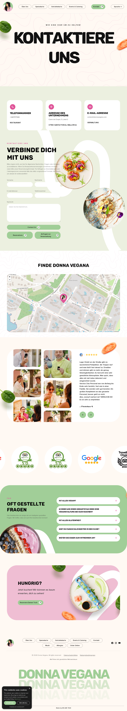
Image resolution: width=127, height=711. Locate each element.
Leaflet (100, 331)
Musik (47, 645)
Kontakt (96, 640)
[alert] (17, 697)
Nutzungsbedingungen (87, 655)
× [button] (29, 688)
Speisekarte (39, 7)
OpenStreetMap (108, 331)
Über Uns (25, 7)
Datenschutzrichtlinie (71, 655)
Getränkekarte (56, 7)
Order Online (75, 645)
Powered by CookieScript (17, 707)
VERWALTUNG (93, 122)
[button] (117, 7)
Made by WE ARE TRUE (63, 708)
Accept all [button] (10, 703)
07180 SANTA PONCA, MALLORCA (63, 125)
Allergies (60, 645)
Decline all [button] (23, 703)
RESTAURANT (15, 123)
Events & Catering (75, 7)
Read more (18, 699)
